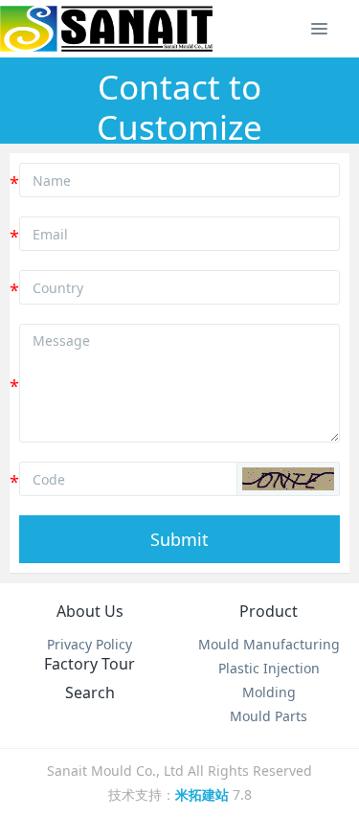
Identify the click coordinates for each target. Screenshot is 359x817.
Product (268, 611)
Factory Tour (89, 663)
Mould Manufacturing (269, 644)
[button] (288, 478)
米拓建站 (204, 794)
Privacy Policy (89, 644)
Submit (179, 539)
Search (90, 692)
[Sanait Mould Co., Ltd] (106, 28)
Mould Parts (268, 716)
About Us (89, 611)
